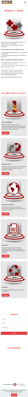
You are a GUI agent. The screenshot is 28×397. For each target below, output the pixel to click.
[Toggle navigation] (25, 2)
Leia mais (5, 133)
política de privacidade (16, 391)
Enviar (14, 333)
